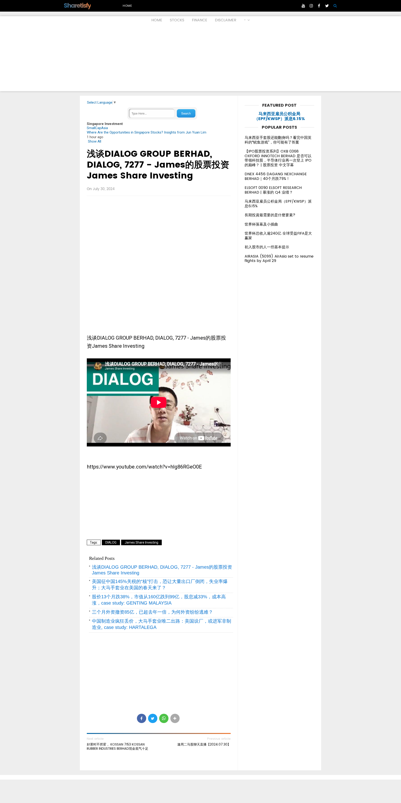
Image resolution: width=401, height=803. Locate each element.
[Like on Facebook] (319, 6)
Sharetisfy (77, 5)
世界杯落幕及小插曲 (261, 224)
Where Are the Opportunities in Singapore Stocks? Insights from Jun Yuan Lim (146, 132)
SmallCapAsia (97, 128)
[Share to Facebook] (141, 718)
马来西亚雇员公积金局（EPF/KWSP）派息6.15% (279, 116)
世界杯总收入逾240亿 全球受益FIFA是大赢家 (278, 236)
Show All (94, 141)
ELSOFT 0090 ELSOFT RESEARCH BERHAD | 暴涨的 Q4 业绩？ (273, 190)
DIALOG (110, 542)
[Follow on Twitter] (326, 6)
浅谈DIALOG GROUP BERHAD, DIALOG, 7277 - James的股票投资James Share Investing (158, 165)
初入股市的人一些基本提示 (267, 247)
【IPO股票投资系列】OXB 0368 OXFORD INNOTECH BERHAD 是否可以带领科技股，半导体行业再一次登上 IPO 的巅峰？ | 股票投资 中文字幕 (278, 158)
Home (127, 5)
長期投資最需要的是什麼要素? (270, 215)
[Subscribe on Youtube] (303, 6)
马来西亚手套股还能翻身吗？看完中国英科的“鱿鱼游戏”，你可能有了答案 (278, 140)
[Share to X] (152, 718)
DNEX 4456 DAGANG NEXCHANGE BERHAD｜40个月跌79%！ (276, 176)
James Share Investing (141, 542)
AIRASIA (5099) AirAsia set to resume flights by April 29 (279, 259)
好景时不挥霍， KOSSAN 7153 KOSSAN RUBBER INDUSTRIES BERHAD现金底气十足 (117, 746)
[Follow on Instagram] (311, 6)
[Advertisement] (200, 58)
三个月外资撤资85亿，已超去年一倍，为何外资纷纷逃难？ (152, 612)
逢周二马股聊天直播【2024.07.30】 (204, 744)
